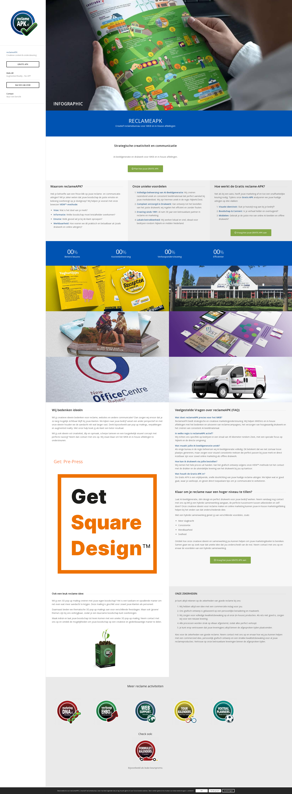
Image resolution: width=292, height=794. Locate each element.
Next (289, 52)
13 (180, 107)
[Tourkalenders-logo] (184, 711)
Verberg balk (214, 791)
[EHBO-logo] (106, 711)
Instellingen (228, 791)
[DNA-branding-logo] (67, 711)
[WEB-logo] (145, 711)
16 (187, 107)
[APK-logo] (23, 22)
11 (175, 107)
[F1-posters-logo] (145, 750)
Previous (48, 52)
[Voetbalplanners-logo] (223, 711)
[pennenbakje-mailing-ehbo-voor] (107, 648)
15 (185, 107)
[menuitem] (23, 54)
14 (182, 107)
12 (177, 107)
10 (173, 107)
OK (202, 791)
